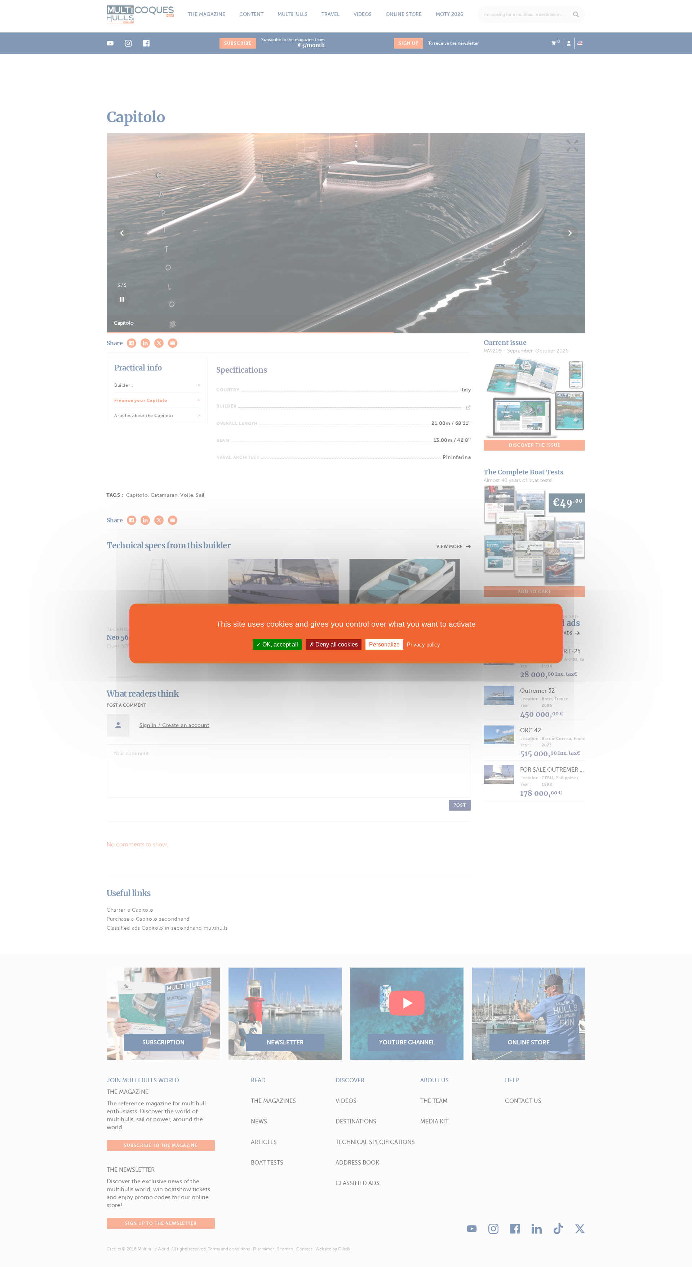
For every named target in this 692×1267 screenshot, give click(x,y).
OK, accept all (279, 644)
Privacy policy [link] (423, 644)
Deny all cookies (336, 644)
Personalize (384, 644)
